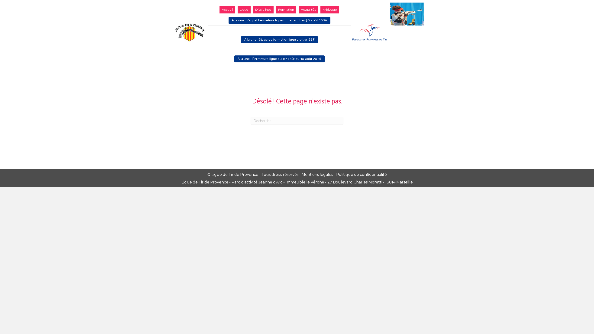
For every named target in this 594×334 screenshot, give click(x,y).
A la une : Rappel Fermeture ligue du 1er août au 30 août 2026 (279, 20)
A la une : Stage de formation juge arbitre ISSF (279, 39)
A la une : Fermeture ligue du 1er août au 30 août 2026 (279, 59)
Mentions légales (317, 174)
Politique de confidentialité (361, 174)
